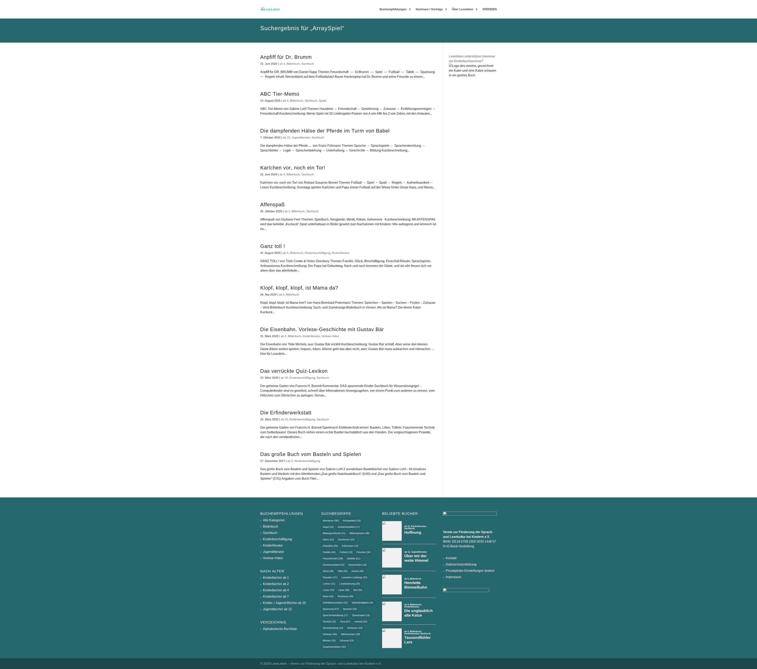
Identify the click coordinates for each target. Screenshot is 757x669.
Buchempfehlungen (392, 9)
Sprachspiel (361, 615)
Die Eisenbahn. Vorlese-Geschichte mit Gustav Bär (322, 329)
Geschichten (357, 564)
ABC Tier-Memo (279, 94)
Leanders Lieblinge (354, 577)
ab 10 (286, 137)
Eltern (328, 539)
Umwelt (360, 621)
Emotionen (346, 539)
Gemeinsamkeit (333, 564)
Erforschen (350, 546)
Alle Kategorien (274, 520)
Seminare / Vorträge (429, 9)
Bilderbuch (293, 63)
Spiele (322, 100)
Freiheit (345, 552)
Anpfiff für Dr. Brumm (286, 57)
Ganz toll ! (272, 246)
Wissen (329, 640)
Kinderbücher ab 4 (276, 590)
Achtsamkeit (352, 520)
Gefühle (353, 558)
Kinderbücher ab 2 (276, 584)
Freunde (363, 552)
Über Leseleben (462, 9)
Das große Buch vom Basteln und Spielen (310, 454)
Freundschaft (333, 558)
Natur (328, 596)
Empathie (330, 546)
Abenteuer (331, 520)
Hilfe (343, 571)
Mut (357, 590)
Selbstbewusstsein (335, 602)
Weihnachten (350, 634)
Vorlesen (330, 634)
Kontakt (451, 558)
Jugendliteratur (301, 137)
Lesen (328, 590)
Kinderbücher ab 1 (276, 577)
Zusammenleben (334, 647)
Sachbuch (307, 63)
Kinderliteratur (341, 252)
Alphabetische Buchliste (280, 629)
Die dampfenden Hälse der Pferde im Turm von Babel (325, 131)
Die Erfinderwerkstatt (285, 413)
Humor (357, 571)
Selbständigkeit (362, 602)
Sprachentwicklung (335, 615)
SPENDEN (489, 9)
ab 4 (282, 63)
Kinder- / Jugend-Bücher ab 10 (284, 603)
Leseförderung (349, 583)
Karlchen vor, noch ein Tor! (292, 168)
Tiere (345, 621)
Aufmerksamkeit (349, 527)
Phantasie (345, 596)
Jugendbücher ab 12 (277, 609)
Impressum (453, 577)
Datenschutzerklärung (461, 564)
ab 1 (287, 211)
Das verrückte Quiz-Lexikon (294, 371)
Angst (328, 527)
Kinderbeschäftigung (317, 252)
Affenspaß (272, 204)
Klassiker (330, 577)
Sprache (350, 609)
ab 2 (281, 294)
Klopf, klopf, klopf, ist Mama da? (299, 288)
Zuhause (346, 640)
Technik (329, 621)
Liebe (343, 590)
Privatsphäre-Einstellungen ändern (470, 570)
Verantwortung (333, 628)
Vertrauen (355, 628)
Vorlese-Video (330, 336)
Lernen (329, 583)
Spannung (331, 609)
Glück (328, 571)
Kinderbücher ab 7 (276, 596)
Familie (329, 552)
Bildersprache (359, 533)
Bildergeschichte (334, 533)
